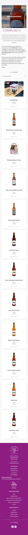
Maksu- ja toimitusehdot (14, 502)
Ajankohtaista (14, 512)
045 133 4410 (14, 461)
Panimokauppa (14, 491)
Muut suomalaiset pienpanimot (14, 498)
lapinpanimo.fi (14, 58)
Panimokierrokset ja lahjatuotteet (14, 500)
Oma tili (14, 504)
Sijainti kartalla (14, 459)
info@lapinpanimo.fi (14, 463)
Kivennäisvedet (14, 496)
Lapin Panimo (14, 507)
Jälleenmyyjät (14, 514)
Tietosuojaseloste (14, 516)
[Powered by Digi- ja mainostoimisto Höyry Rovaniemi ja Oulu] (14, 522)
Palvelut (14, 510)
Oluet (14, 494)
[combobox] (14, 76)
